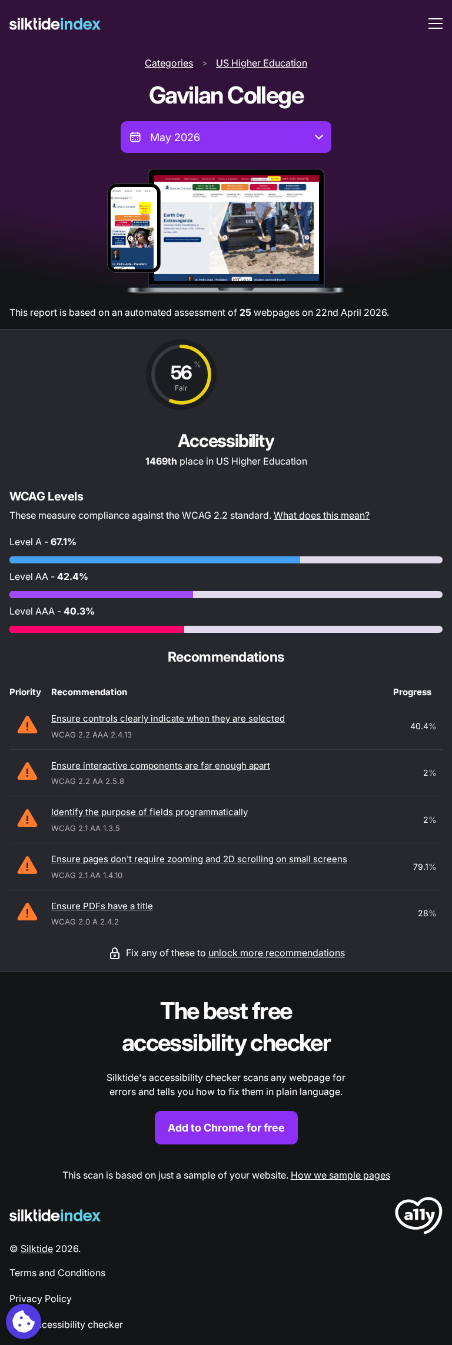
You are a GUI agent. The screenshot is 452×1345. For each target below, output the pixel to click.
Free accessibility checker (66, 1324)
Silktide (37, 1248)
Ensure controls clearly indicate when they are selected (168, 718)
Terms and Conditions (57, 1273)
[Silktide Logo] (55, 1215)
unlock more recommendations (276, 953)
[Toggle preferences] (23, 1321)
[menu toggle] (435, 23)
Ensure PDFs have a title (102, 906)
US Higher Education (261, 63)
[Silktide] (55, 24)
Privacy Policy (40, 1298)
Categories (169, 63)
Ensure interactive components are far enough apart (160, 765)
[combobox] (226, 137)
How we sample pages (340, 1175)
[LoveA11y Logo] (419, 1218)
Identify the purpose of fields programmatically (149, 811)
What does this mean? (322, 515)
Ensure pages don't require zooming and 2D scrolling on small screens (199, 859)
